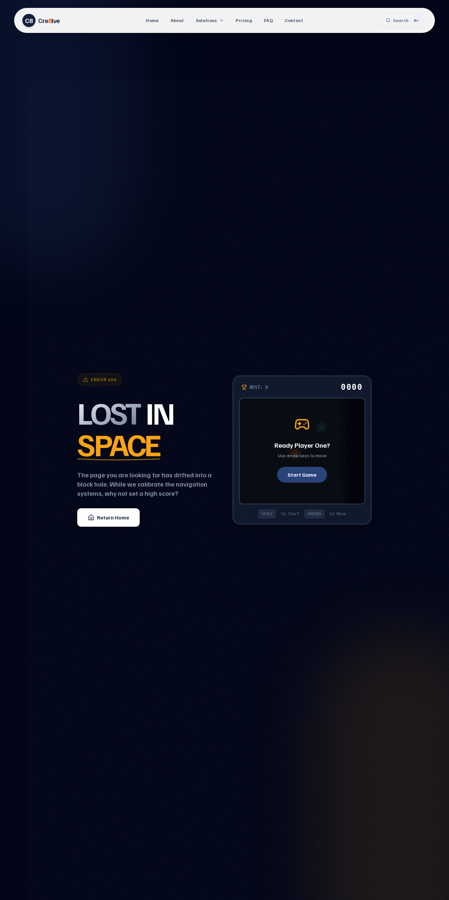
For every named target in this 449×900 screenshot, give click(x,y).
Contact (294, 20)
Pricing (244, 20)
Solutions (206, 20)
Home (152, 20)
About (177, 20)
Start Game (302, 474)
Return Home (113, 517)
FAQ (268, 20)
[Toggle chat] (432, 883)
